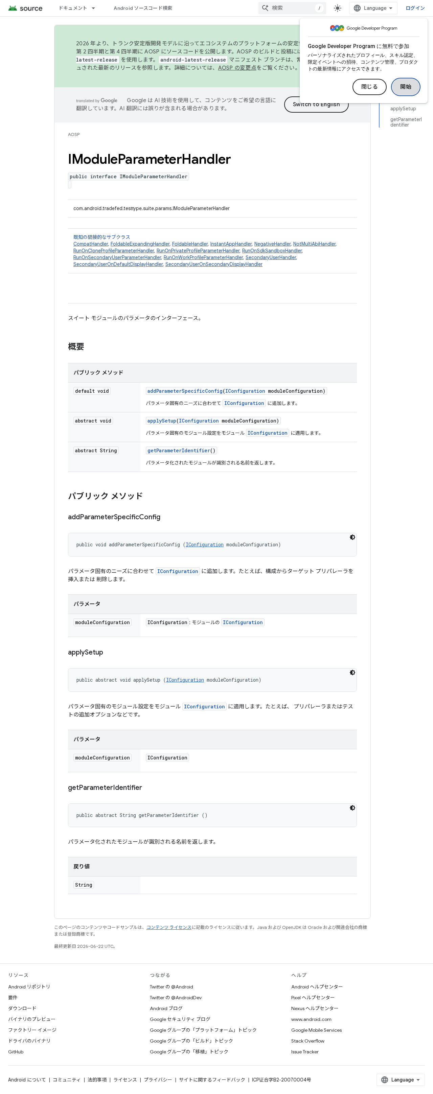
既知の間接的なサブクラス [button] (205, 250)
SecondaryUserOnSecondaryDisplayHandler (214, 264)
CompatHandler (90, 244)
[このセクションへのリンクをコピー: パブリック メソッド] (150, 497)
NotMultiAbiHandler (314, 244)
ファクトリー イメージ (32, 1030)
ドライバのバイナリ (29, 1041)
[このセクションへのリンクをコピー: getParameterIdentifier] (149, 788)
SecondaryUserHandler (271, 257)
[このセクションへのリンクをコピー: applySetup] (110, 653)
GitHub (15, 1052)
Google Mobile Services (316, 1030)
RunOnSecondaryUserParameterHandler (117, 257)
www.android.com (311, 1019)
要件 (13, 998)
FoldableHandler (190, 244)
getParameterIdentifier (178, 450)
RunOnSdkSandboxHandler (272, 251)
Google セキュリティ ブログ (180, 1019)
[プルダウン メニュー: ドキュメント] (96, 8)
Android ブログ (166, 1008)
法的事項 (97, 1079)
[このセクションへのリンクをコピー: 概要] (91, 347)
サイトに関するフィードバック (212, 1079)
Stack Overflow (307, 1041)
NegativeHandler (272, 244)
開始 (405, 87)
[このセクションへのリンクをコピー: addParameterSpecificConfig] (167, 518)
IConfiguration (245, 391)
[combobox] (292, 8)
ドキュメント (73, 8)
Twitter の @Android (171, 987)
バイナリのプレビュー (31, 1019)
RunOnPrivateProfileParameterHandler (198, 251)
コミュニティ (67, 1079)
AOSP (73, 134)
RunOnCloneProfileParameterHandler (113, 251)
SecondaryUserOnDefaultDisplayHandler (118, 264)
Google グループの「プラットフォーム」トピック (203, 1030)
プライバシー (158, 1079)
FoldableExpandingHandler (140, 244)
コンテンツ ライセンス (168, 927)
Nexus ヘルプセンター (315, 1008)
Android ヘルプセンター (317, 987)
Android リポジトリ (29, 987)
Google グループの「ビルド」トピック (191, 1041)
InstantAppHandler (231, 244)
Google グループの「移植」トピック (189, 1052)
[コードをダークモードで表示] (352, 537)
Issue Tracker (305, 1052)
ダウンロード (22, 1008)
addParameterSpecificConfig (185, 391)
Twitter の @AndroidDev (176, 998)
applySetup (161, 420)
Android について (27, 1079)
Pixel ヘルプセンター (313, 998)
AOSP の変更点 (237, 68)
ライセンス (125, 1079)
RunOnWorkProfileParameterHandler (203, 257)
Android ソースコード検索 (143, 8)
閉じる (369, 87)
